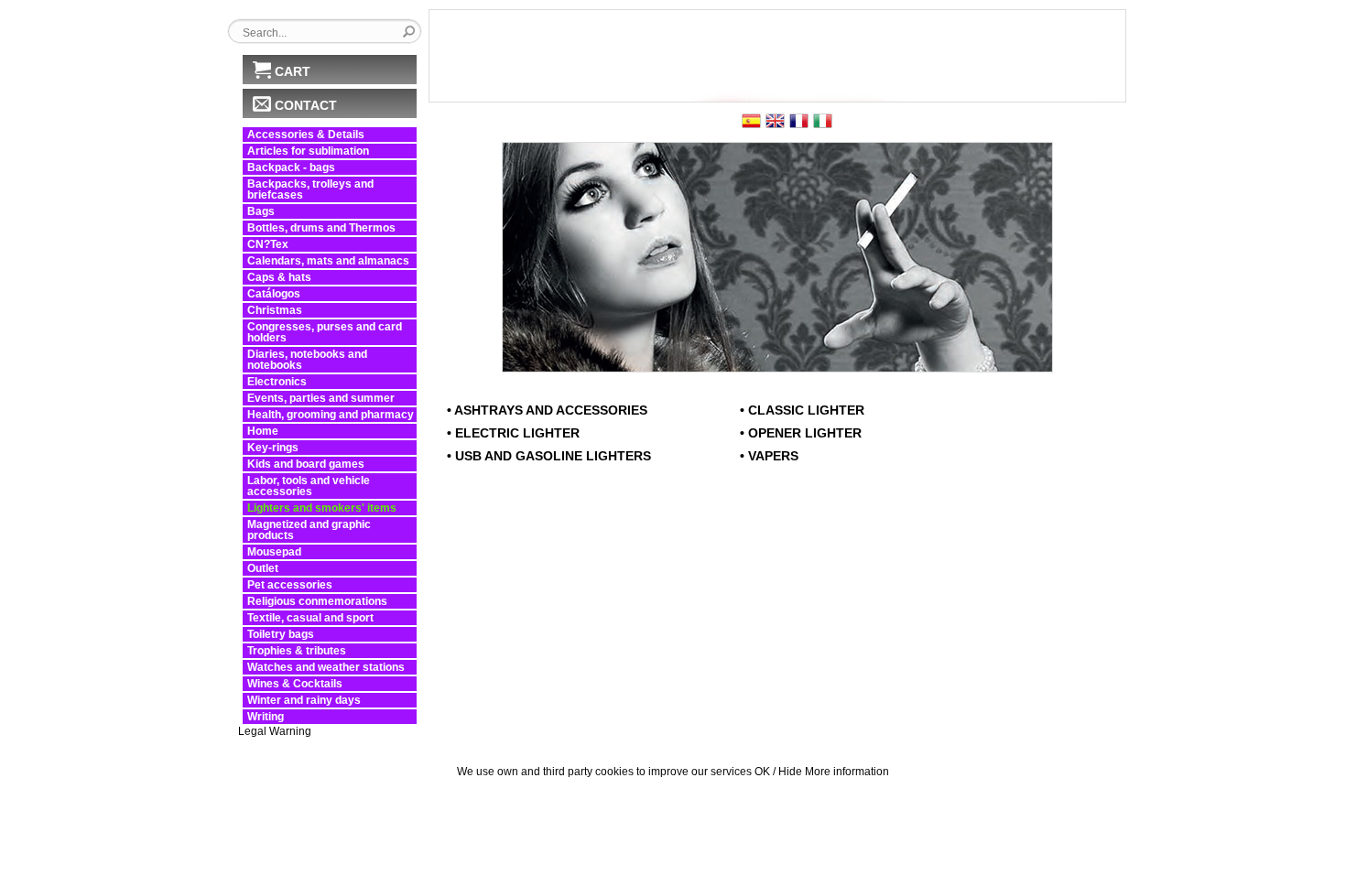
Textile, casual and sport (310, 617)
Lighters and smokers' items (321, 508)
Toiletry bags (280, 634)
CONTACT (306, 105)
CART (292, 71)
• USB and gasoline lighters (549, 455)
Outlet (262, 568)
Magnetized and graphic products (309, 530)
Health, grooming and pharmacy (330, 414)
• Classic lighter (802, 410)
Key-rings (273, 447)
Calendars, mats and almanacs (328, 260)
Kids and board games (305, 464)
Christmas (274, 310)
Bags (261, 211)
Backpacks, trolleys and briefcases (310, 189)
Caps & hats (279, 277)
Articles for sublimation (308, 151)
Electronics (277, 381)
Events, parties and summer (321, 398)
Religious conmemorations (317, 601)
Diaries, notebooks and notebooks (307, 360)
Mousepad (274, 552)
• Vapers (769, 455)
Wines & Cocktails (294, 683)
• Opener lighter (801, 433)
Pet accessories (289, 584)
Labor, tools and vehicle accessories (308, 486)
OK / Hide (778, 771)
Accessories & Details (305, 134)
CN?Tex (267, 244)
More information (847, 771)
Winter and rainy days (304, 700)
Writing (265, 716)
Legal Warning (274, 731)
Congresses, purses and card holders (324, 332)
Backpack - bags (291, 167)
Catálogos (273, 293)
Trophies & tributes (296, 650)
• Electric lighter (513, 433)
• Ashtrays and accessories (547, 410)
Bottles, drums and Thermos (321, 227)
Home (262, 431)
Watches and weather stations (326, 667)
